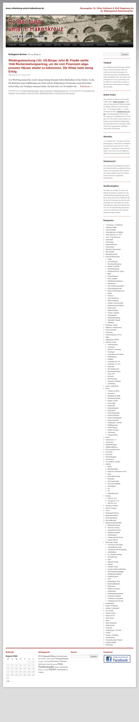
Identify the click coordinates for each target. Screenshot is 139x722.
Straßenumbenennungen (115, 593)
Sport (107, 620)
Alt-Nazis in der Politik (115, 545)
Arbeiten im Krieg (113, 391)
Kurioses (110, 295)
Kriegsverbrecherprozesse (116, 291)
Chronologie (110, 242)
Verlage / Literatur (113, 313)
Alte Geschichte (111, 230)
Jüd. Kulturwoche (113, 369)
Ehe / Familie (110, 252)
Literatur (48, 44)
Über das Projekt (35, 44)
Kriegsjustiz (111, 410)
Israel (109, 559)
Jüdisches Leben (111, 342)
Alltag (110, 259)
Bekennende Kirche (114, 525)
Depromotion (110, 247)
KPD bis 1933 (112, 498)
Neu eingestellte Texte (113, 449)
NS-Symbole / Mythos (113, 461)
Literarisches (110, 442)
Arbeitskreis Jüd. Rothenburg (117, 549)
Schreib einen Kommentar (65, 93)
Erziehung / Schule (112, 325)
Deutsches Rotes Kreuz (113, 249)
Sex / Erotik (109, 610)
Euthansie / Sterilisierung (114, 327)
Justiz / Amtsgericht (112, 386)
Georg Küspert (21, 93)
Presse (108, 510)
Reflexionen (111, 586)
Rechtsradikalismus (114, 584)
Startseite (12, 44)
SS (109, 491)
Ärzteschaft (109, 239)
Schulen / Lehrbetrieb (112, 608)
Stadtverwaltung (113, 310)
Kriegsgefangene (113, 408)
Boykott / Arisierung (114, 349)
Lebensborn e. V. (111, 440)
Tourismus (109, 628)
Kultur (110, 293)
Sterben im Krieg (113, 430)
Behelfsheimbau (113, 469)
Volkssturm (111, 432)
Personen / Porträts (112, 505)
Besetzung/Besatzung (114, 264)
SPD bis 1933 (112, 503)
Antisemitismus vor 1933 (114, 234)
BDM (109, 466)
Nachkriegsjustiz (113, 576)
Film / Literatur (112, 278)
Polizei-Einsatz (112, 427)
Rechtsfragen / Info (114, 581)
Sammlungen (110, 603)
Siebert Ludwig (111, 613)
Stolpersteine (112, 591)
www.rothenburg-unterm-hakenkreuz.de (25, 8)
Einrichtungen (112, 357)
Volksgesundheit (111, 642)
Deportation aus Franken (116, 354)
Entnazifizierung (113, 276)
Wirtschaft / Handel (114, 320)
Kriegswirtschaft (113, 420)
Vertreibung (111, 383)
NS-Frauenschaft (113, 481)
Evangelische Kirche (114, 530)
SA (109, 488)
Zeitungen (111, 322)
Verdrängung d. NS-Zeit (113, 630)
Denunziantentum (111, 244)
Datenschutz (113, 44)
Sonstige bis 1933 (113, 501)
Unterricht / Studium (114, 596)
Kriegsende (111, 405)
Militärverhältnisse (112, 447)
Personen (111, 376)
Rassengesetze (112, 378)
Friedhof (110, 359)
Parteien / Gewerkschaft (115, 303)
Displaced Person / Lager (116, 271)
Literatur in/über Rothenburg (117, 569)
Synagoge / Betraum (114, 381)
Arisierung (111, 347)
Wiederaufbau (112, 315)
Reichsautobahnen (111, 518)
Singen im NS (110, 615)
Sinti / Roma (110, 618)
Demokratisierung (113, 269)
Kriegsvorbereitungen (115, 418)
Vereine (108, 632)
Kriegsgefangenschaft (115, 288)
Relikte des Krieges (114, 588)
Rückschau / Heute (112, 542)
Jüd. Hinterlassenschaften (116, 286)
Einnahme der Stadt (114, 396)
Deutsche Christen (113, 527)
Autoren (67, 44)
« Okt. (8, 681)
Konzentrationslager (114, 371)
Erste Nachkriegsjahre (31, 91)
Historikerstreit (112, 557)
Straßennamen (110, 625)
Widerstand (109, 645)
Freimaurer (109, 332)
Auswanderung (113, 261)
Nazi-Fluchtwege (113, 298)
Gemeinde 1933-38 (114, 361)
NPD (109, 579)
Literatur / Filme (113, 566)
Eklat (109, 273)
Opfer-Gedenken (113, 300)
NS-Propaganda (111, 457)
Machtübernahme (111, 444)
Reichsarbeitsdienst (112, 515)
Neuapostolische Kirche (115, 537)
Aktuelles (22, 44)
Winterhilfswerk (113, 493)
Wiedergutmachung (60, 91)
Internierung (112, 283)
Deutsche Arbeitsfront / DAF (117, 471)
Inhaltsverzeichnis (87, 44)
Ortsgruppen (112, 486)
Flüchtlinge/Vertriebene (115, 281)
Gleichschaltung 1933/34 (114, 335)
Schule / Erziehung (112, 606)
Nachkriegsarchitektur (115, 574)
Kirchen (110, 564)
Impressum (101, 44)
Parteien (108, 496)
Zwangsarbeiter (113, 435)
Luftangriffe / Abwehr (115, 422)
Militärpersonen (113, 425)
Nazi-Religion (112, 535)
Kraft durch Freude (114, 476)
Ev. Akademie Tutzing (115, 554)
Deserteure (111, 393)
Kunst (108, 437)
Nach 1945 (111, 374)
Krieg (107, 388)
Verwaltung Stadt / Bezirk (114, 640)
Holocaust (111, 366)
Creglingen (111, 352)
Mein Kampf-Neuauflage (116, 571)
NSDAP (108, 464)
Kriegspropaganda (113, 413)
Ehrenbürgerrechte (111, 254)
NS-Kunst (109, 454)
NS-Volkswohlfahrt (114, 483)
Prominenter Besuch (112, 513)
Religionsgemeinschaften (116, 305)
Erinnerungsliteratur (114, 398)
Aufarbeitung (112, 552)
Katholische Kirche (114, 532)
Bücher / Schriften (113, 266)
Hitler (107, 337)
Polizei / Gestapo (111, 508)
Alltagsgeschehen (111, 227)
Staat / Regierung (46, 91)
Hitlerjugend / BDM (112, 339)
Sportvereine (112, 308)
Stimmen (57, 44)
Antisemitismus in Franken (114, 232)
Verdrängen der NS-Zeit (115, 601)
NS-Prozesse (110, 459)
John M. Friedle (33, 93)
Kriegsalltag (111, 403)
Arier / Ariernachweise (113, 237)
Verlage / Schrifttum (112, 635)
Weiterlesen (86, 86)
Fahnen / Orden (113, 400)
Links (75, 44)
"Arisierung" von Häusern (114, 225)
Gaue (109, 474)
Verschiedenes (110, 637)
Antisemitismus (113, 344)
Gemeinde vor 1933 (114, 364)
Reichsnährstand (111, 520)
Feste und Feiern (111, 330)
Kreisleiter (111, 479)
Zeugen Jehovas (113, 540)
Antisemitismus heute (114, 547)
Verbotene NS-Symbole (115, 598)
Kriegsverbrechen (113, 415)
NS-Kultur (109, 452)
